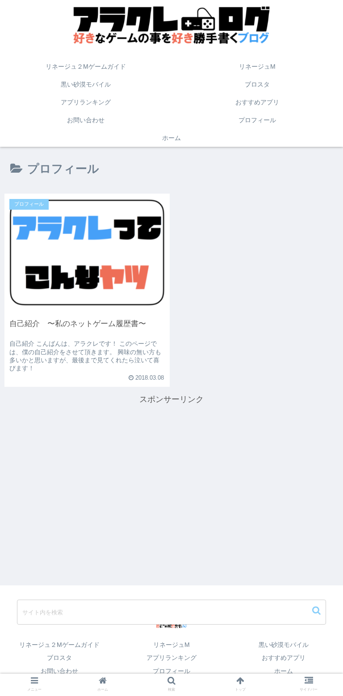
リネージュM (171, 644)
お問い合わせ (59, 671)
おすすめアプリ (283, 657)
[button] (317, 610)
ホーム (283, 671)
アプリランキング (171, 657)
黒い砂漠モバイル (284, 644)
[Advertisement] (171, 468)
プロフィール (171, 671)
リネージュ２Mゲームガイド (59, 644)
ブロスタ (59, 657)
